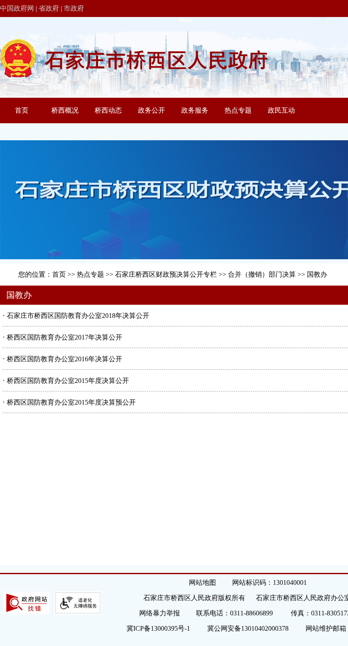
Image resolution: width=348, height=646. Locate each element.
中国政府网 (17, 8)
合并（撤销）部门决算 (262, 274)
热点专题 (90, 274)
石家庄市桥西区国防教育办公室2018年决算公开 (78, 315)
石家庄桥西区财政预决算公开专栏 (166, 274)
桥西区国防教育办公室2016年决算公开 (64, 359)
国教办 (317, 274)
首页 (59, 274)
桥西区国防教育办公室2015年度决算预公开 (71, 402)
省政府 (49, 8)
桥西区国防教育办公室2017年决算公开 (64, 337)
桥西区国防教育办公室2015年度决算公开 (68, 380)
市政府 (74, 8)
